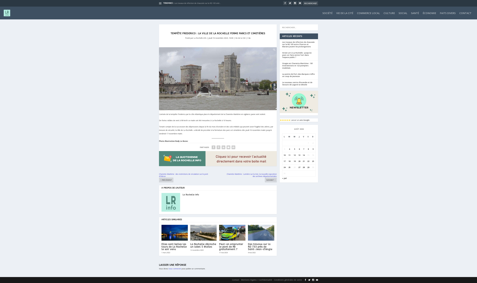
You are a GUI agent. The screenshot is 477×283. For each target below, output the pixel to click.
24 (285, 167)
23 (313, 161)
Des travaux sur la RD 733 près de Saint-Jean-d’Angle (260, 247)
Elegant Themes (175, 280)
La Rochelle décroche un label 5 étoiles (203, 245)
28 (304, 167)
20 (299, 161)
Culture (389, 13)
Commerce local (368, 13)
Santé (415, 13)
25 (289, 167)
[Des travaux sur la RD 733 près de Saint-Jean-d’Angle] (261, 233)
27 (299, 167)
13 (299, 155)
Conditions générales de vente (288, 280)
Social (403, 13)
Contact (465, 13)
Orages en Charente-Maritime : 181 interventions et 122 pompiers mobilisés (297, 65)
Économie (429, 13)
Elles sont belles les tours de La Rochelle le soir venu (174, 247)
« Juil (284, 178)
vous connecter (175, 268)
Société (327, 13)
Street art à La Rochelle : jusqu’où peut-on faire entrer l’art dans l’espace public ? (297, 55)
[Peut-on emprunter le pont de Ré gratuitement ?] (232, 233)
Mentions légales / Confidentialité (256, 280)
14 (304, 155)
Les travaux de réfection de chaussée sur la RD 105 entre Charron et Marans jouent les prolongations (298, 44)
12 (295, 155)
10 (285, 155)
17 (285, 161)
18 (289, 161)
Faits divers (448, 13)
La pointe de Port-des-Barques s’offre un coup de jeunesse (298, 75)
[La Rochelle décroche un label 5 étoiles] (203, 233)
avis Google (304, 120)
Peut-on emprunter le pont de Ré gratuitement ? (231, 247)
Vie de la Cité (344, 13)
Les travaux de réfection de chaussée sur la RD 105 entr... (197, 3)
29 (308, 167)
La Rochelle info (200, 38)
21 (304, 161)
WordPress (200, 280)
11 (289, 155)
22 (308, 161)
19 (295, 161)
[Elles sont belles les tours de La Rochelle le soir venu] (174, 233)
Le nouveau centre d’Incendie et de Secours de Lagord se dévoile (297, 83)
